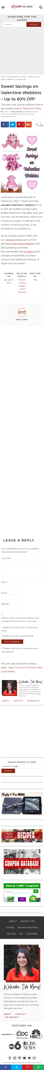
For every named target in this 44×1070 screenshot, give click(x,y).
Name (5, 582)
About (6, 701)
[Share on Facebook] (5, 1067)
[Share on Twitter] (13, 124)
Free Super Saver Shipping (19, 243)
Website (5, 604)
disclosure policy (9, 116)
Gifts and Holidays (22, 284)
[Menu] (3, 7)
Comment (6, 558)
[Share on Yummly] (29, 124)
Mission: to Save (22, 7)
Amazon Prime (14, 239)
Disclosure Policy (32, 108)
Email (4, 593)
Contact (18, 701)
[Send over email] (38, 1067)
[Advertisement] (22, 50)
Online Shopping (22, 290)
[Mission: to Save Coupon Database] (22, 874)
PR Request (33, 701)
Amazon (28, 251)
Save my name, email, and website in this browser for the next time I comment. (20, 619)
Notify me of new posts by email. (18, 636)
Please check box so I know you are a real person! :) (19, 650)
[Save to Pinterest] (27, 1067)
